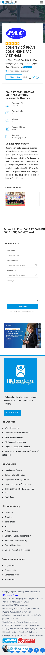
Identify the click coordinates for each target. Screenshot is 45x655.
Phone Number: (12, 271)
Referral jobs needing (14, 437)
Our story (9, 512)
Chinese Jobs (10, 570)
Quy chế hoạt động (13, 545)
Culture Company (12, 531)
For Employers (9, 464)
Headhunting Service (13, 470)
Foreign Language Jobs (13, 559)
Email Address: (12, 261)
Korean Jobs (10, 579)
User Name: (11, 251)
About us (8, 517)
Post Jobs (9, 497)
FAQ (6, 526)
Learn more (12, 413)
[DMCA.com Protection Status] (9, 640)
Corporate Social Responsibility (18, 536)
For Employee (8, 421)
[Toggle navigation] (41, 2)
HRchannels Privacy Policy (16, 540)
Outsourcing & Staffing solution (18, 484)
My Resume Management (16, 442)
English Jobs (10, 565)
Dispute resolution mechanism (17, 550)
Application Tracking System (17, 480)
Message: (10, 280)
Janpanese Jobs (12, 575)
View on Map (27, 67)
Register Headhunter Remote (17, 447)
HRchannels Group (11, 506)
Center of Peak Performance (17, 433)
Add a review (14, 77)
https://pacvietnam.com (19, 71)
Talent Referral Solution (15, 475)
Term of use (10, 522)
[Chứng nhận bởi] (26, 640)
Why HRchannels (12, 428)
